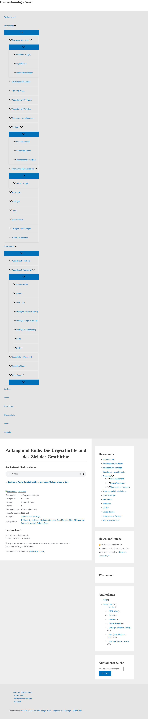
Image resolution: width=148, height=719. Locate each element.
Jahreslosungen (22, 183)
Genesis (52, 520)
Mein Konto (16, 375)
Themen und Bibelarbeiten (23, 169)
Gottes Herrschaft (28, 523)
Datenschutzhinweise (23, 698)
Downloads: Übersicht (21, 81)
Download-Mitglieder (20, 40)
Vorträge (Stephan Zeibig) (26, 320)
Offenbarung (79, 520)
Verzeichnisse (17, 219)
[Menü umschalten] (21, 32)
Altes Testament (23, 141)
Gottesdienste (22, 284)
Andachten (16, 192)
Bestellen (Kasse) (19, 366)
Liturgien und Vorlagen (21, 228)
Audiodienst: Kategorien (22, 270)
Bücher (19, 348)
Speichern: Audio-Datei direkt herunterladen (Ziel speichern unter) (38, 482)
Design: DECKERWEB (73, 710)
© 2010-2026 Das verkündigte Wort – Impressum (42, 710)
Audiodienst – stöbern (21, 261)
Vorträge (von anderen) (26, 329)
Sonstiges (16, 201)
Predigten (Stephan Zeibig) (27, 311)
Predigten (16, 127)
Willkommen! (10, 17)
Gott (58, 520)
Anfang (40, 523)
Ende (46, 523)
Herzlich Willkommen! (22, 692)
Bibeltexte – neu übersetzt (23, 118)
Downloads (9, 25)
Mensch (64, 520)
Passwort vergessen (24, 72)
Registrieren (21, 63)
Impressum (9, 406)
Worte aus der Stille (20, 237)
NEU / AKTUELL (18, 91)
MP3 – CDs (20, 302)
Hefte (18, 339)
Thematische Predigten (26, 159)
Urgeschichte (34, 520)
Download (22, 491)
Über (6, 423)
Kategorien (107, 604)
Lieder (14, 210)
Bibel (71, 520)
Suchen (7, 389)
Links (6, 397)
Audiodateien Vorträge (21, 109)
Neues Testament (23, 150)
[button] (15, 25)
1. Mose (24, 520)
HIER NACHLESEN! (36, 551)
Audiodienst (9, 246)
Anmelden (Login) (23, 54)
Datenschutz (9, 415)
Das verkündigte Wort (16, 2)
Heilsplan (44, 520)
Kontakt (7, 432)
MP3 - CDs (113, 611)
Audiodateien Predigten (22, 100)
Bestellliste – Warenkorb (22, 357)
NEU (105, 600)
